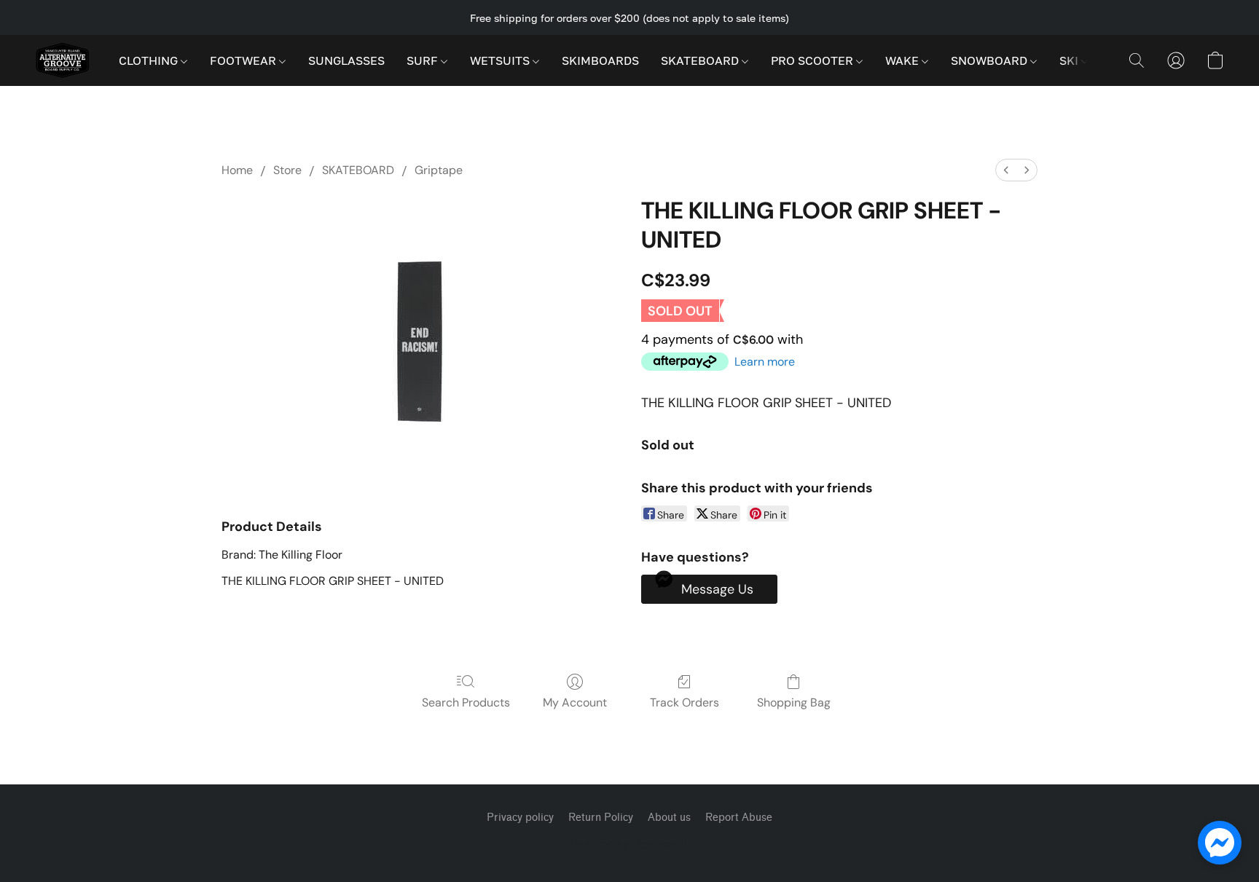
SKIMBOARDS (600, 60)
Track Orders (684, 702)
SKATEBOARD (701, 60)
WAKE (903, 60)
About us (669, 817)
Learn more (764, 361)
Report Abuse (738, 817)
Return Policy (600, 817)
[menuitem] (1006, 170)
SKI (1070, 60)
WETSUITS (501, 60)
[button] (62, 60)
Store (287, 170)
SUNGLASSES (346, 60)
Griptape (439, 170)
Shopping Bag (794, 702)
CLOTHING (150, 60)
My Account (575, 702)
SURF (424, 60)
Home (237, 170)
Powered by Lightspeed (629, 843)
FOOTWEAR (244, 60)
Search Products (466, 702)
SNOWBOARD (990, 60)
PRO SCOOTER (813, 60)
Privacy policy (520, 817)
